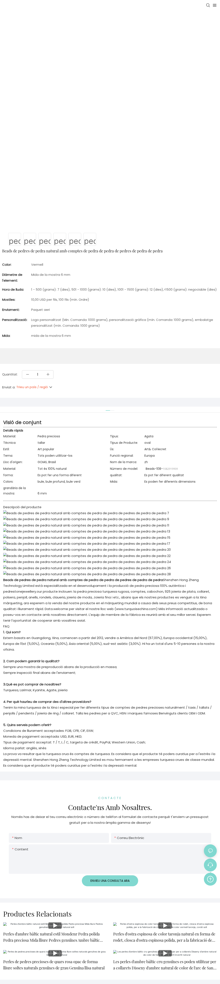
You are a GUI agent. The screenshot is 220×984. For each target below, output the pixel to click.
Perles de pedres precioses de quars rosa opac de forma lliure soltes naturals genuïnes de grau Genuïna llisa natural (54, 964)
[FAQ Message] (210, 878)
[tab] (108, 409)
